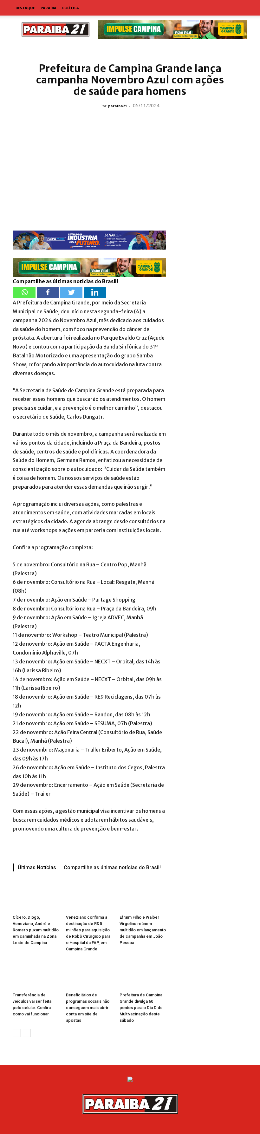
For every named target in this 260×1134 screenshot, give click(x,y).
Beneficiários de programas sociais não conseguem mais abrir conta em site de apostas (87, 1008)
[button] (239, 8)
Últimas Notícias (37, 867)
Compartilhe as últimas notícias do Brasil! (112, 867)
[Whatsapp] (24, 292)
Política (70, 7)
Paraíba (48, 7)
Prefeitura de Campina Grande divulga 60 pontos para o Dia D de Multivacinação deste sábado (141, 1008)
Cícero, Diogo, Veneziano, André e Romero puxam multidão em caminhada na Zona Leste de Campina (36, 930)
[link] (130, 49)
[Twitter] (71, 292)
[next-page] (27, 1033)
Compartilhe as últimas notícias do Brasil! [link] (65, 281)
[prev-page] (17, 1033)
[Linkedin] (95, 292)
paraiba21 (117, 105)
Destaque (25, 7)
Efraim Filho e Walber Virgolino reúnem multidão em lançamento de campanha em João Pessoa (143, 930)
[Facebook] (48, 292)
